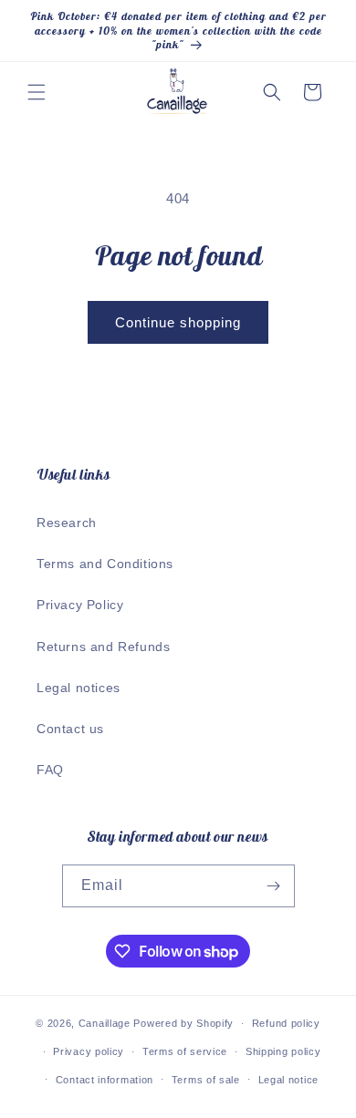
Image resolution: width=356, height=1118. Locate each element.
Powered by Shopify (183, 1023)
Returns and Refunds (103, 646)
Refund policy (286, 1023)
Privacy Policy (80, 604)
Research (67, 522)
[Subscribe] (274, 885)
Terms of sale (206, 1079)
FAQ (50, 769)
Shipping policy (283, 1051)
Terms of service (184, 1051)
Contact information (104, 1079)
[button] (36, 92)
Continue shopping (178, 322)
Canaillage (105, 1023)
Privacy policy (88, 1051)
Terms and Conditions (105, 563)
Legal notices (78, 687)
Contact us (70, 728)
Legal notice (288, 1079)
